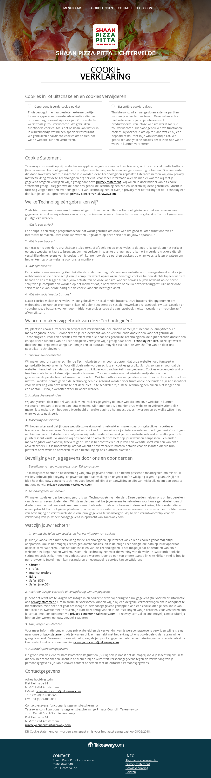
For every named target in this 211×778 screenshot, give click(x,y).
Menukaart (73, 8)
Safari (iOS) (37, 580)
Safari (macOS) (39, 584)
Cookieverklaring (136, 768)
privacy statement (108, 182)
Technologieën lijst (145, 341)
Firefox (34, 569)
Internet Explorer (41, 573)
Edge (32, 576)
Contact (125, 8)
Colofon (130, 772)
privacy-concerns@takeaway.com (93, 194)
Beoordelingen (100, 8)
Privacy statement (137, 764)
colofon (144, 8)
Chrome (34, 565)
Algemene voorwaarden (141, 760)
